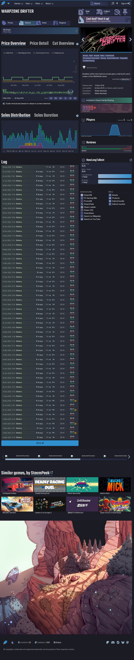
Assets (115, 195)
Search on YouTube (92, 219)
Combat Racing (88, 61)
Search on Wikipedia (92, 216)
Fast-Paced (110, 56)
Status (58, 642)
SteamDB (88, 195)
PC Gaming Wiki (90, 198)
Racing (103, 58)
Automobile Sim (113, 58)
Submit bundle (118, 201)
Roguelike (123, 58)
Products (116, 198)
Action (85, 56)
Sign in (124, 3)
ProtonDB (88, 201)
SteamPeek (89, 204)
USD (43, 642)
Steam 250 (88, 210)
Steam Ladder (90, 207)
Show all (40, 443)
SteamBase (89, 213)
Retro (102, 56)
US (25, 642)
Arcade (96, 56)
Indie (91, 56)
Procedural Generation (91, 58)
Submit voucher (118, 204)
